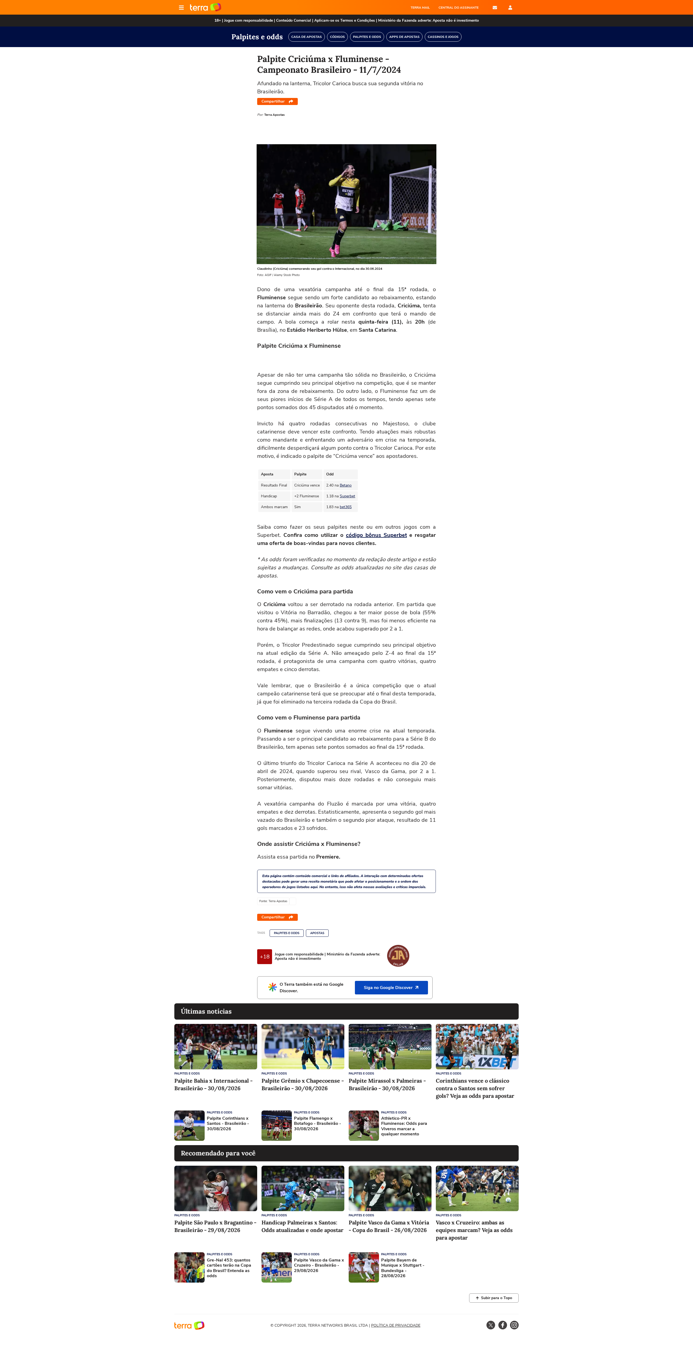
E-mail (495, 7)
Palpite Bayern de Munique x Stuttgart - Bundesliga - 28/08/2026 (402, 1268)
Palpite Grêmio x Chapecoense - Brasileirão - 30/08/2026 (302, 1084)
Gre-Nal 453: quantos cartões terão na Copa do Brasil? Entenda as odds (229, 1268)
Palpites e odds (286, 933)
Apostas (317, 933)
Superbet (347, 496)
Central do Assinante (459, 7)
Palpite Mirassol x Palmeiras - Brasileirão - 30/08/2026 (387, 1084)
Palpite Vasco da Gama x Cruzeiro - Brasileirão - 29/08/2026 (319, 1265)
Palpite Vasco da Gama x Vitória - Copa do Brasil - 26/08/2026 (389, 1226)
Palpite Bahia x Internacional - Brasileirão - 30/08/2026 (213, 1084)
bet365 (346, 507)
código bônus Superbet (376, 535)
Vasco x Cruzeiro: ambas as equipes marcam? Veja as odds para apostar (474, 1230)
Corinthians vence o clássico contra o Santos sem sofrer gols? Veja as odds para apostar (475, 1088)
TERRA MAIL (420, 7)
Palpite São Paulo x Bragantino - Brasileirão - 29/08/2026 (215, 1226)
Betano (346, 485)
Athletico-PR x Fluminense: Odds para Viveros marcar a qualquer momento (404, 1126)
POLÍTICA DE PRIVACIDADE (395, 1325)
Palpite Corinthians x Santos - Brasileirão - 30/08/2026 (228, 1124)
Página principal (205, 7)
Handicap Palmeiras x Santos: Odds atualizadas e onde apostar (302, 1226)
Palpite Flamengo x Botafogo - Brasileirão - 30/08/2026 (317, 1124)
